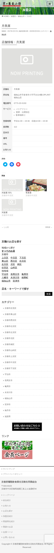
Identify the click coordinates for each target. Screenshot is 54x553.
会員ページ (8, 532)
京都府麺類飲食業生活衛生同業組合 (28, 544)
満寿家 (48, 227)
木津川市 (15, 277)
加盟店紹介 (8, 516)
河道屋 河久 (7, 193)
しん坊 (5, 227)
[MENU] (50, 4)
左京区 (5, 264)
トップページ (9, 495)
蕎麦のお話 (8, 527)
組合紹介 (7, 500)
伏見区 (5, 267)
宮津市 (16, 281)
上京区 (5, 257)
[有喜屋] (36, 185)
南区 (19, 264)
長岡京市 (15, 274)
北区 (13, 264)
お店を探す (8, 511)
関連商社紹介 (9, 521)
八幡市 (5, 277)
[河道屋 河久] (12, 185)
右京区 (22, 261)
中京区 (14, 257)
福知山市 (6, 281)
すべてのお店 (8, 251)
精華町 (25, 277)
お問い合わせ (9, 537)
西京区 (14, 261)
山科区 (14, 267)
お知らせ (7, 506)
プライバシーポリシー (12, 474)
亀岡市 (25, 274)
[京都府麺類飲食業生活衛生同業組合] (11, 3)
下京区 (22, 257)
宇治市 (5, 274)
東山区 (5, 261)
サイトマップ (9, 469)
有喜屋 (28, 193)
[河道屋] (12, 205)
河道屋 (4, 212)
